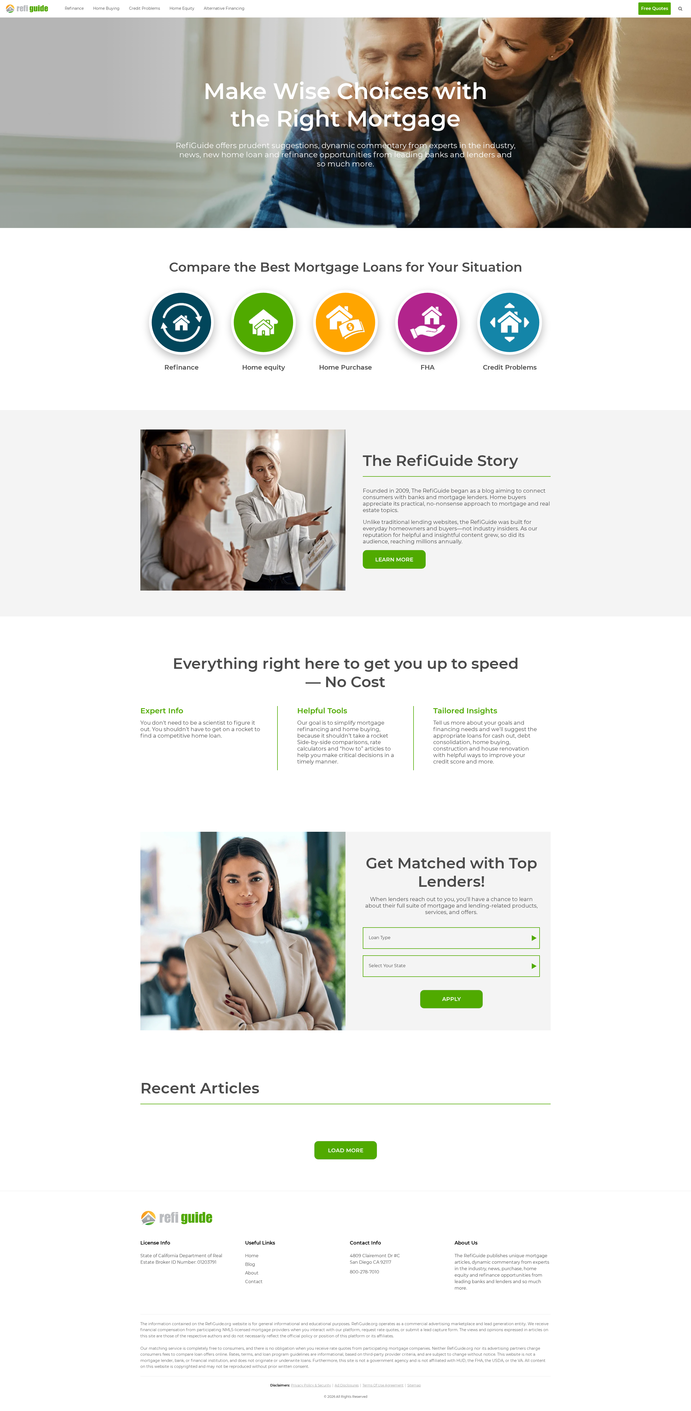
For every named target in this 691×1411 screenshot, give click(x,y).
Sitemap (414, 1385)
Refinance (74, 8)
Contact (254, 1281)
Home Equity (182, 8)
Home (252, 1255)
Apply (451, 999)
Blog (250, 1264)
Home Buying (106, 8)
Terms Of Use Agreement (383, 1385)
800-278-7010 (364, 1271)
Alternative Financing (224, 8)
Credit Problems (144, 8)
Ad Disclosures (347, 1385)
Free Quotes (654, 8)
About (252, 1273)
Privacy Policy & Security (311, 1385)
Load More (345, 1150)
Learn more (394, 559)
